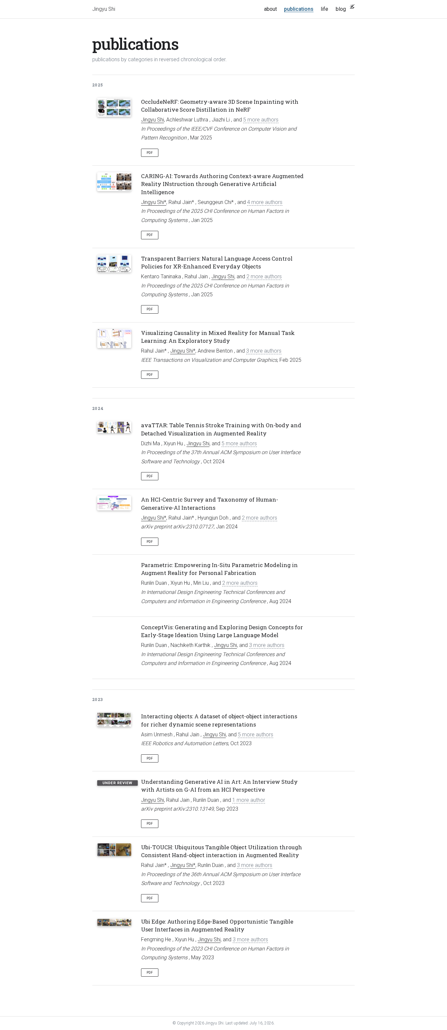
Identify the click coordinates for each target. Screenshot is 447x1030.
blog (341, 9)
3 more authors (263, 351)
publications (300, 9)
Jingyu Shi (103, 9)
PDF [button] (150, 153)
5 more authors (260, 120)
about (270, 9)
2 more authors (264, 276)
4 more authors (264, 202)
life (324, 9)
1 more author (248, 800)
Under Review (117, 783)
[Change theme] (352, 6)
